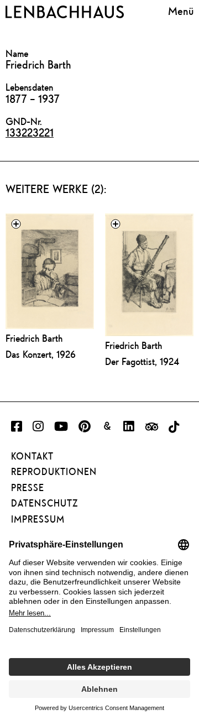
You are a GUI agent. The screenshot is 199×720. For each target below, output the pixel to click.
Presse (27, 488)
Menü (180, 11)
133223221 (30, 132)
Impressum (38, 519)
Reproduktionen (54, 472)
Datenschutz (44, 503)
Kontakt (32, 456)
